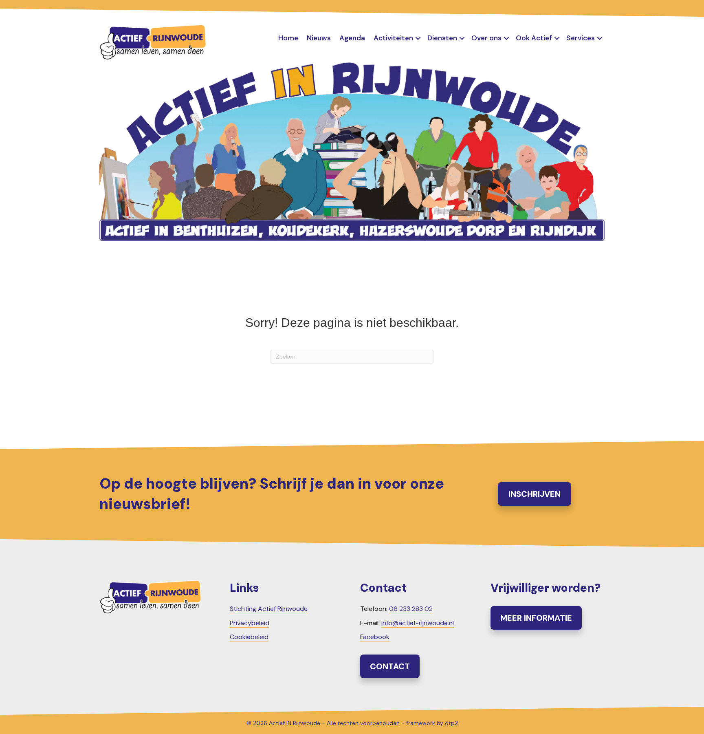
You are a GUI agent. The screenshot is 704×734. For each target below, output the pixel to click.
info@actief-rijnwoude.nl (417, 623)
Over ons (486, 37)
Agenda (352, 37)
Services (580, 37)
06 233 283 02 (411, 608)
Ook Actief (534, 37)
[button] (418, 38)
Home (288, 37)
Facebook (374, 637)
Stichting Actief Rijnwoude (269, 608)
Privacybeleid (249, 623)
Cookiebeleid (249, 637)
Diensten (442, 37)
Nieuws (319, 37)
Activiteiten (393, 37)
